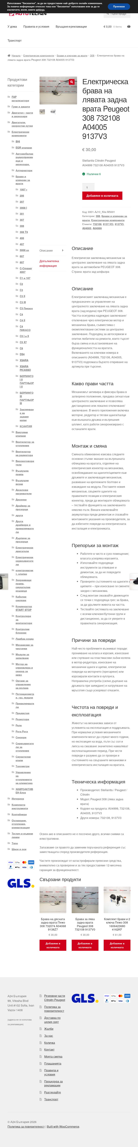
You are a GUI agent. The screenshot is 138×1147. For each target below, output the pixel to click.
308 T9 (24, 232)
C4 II (22, 320)
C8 (21, 348)
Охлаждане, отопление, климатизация (21, 824)
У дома (12, 26)
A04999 (97, 228)
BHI (18, 141)
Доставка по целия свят (52, 1020)
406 (22, 238)
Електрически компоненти (38, 55)
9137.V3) (108, 224)
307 (22, 219)
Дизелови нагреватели (24, 491)
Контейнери (19, 814)
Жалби (48, 1029)
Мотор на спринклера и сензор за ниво (24, 669)
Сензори (21, 737)
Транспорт (15, 40)
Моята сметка (53, 1056)
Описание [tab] (46, 250)
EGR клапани (24, 147)
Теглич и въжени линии (22, 835)
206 (22, 195)
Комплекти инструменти (20, 806)
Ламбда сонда (25, 638)
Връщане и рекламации (71, 26)
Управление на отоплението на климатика (24, 777)
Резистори (22, 719)
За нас (48, 1036)
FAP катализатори (20, 98)
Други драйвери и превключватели (25, 526)
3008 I (23, 207)
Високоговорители (25, 462)
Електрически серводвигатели (24, 560)
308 (92, 55)
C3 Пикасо (26, 308)
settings (40, 9)
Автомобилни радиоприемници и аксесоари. (24, 159)
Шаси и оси (19, 849)
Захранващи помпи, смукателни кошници (23, 585)
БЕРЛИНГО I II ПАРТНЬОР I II (27, 381)
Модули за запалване (22, 656)
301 (22, 213)
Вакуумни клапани (22, 433)
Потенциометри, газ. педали (25, 695)
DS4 (22, 354)
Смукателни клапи (23, 758)
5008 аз (24, 250)
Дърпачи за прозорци (23, 539)
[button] (72, 82)
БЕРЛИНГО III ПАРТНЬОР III (27, 398)
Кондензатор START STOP (24, 608)
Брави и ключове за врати (72, 55)
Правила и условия (36, 26)
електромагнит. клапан (24, 572)
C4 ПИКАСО (25, 328)
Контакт (49, 1049)
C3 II (22, 296)
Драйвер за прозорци (23, 507)
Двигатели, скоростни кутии (22, 124)
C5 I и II (24, 336)
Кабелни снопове (21, 598)
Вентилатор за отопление (25, 443)
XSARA (24, 360)
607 (22, 256)
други (19, 515)
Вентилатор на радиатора (24, 453)
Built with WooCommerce (63, 1126)
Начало (16, 55)
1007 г (23, 189)
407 (22, 244)
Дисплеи (21, 499)
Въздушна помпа (22, 472)
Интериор (18, 798)
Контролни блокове (22, 630)
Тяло (15, 843)
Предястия (22, 713)
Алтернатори (24, 170)
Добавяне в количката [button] (53, 945)
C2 (21, 284)
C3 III (23, 302)
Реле (19, 725)
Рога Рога (22, 731)
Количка (49, 1043)
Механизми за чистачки (24, 646)
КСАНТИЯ (26, 426)
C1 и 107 (25, 278)
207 (22, 201)
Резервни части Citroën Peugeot (54, 998)
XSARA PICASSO (25, 368)
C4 (21, 314)
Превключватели (25, 705)
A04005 (86, 228)
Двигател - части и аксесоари (22, 114)
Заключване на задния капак (27, 414)
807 (22, 262)
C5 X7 (23, 342)
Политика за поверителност (54, 1009)
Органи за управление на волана (23, 684)
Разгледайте (52, 1092)
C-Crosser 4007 (26, 270)
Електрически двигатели (24, 549)
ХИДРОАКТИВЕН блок (24, 790)
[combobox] (117, 13)
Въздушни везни (22, 482)
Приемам (119, 6)
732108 (97, 224)
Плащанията (52, 1063)
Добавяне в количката (102, 196)
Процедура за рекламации (53, 1083)
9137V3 (119, 224)
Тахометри (22, 766)
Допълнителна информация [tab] (49, 263)
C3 (21, 290)
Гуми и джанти (21, 106)
